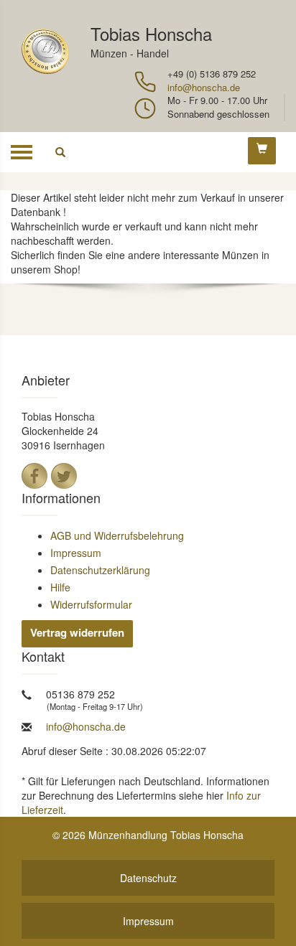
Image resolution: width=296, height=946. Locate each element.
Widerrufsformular (91, 604)
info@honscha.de (203, 87)
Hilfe (60, 587)
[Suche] (60, 152)
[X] (64, 476)
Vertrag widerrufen (77, 632)
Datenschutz (148, 878)
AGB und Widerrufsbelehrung (117, 535)
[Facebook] (34, 476)
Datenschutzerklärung (100, 570)
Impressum (75, 552)
